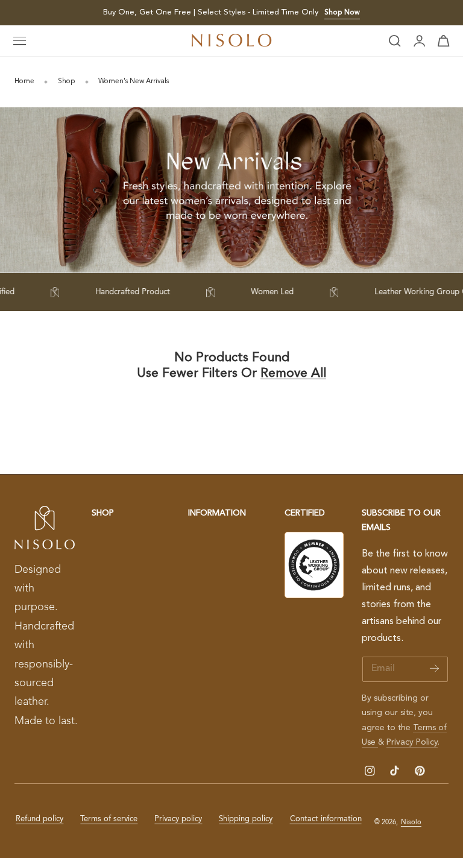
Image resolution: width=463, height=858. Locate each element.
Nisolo (411, 822)
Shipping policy (245, 819)
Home (24, 81)
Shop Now (342, 12)
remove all (293, 373)
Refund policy (39, 819)
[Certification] (314, 565)
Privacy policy (178, 819)
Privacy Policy (412, 742)
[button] (20, 41)
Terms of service (108, 819)
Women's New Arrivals (133, 81)
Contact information (326, 819)
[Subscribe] (434, 668)
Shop (66, 81)
